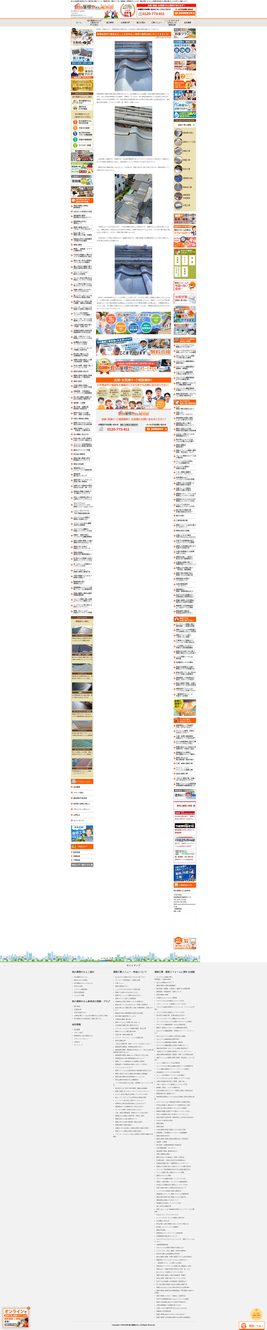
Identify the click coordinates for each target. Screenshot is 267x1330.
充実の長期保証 (79, 992)
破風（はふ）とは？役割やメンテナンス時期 (83, 611)
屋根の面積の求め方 (81, 371)
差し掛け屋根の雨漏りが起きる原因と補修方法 (83, 398)
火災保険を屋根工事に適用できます (127, 1025)
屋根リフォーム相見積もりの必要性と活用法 (129, 1061)
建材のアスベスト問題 (82, 450)
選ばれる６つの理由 (80, 980)
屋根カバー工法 (189, 142)
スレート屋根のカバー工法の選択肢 (186, 456)
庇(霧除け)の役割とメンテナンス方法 (81, 343)
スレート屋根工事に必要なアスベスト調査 (170, 1172)
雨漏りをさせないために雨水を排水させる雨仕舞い (173, 1287)
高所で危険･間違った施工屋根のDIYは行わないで (83, 541)
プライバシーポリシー (82, 809)
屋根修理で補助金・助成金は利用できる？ (184, 612)
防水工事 (186, 169)
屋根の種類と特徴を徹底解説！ (81, 206)
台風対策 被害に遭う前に (123, 1019)
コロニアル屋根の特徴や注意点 (182, 467)
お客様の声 (125, 23)
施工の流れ (141, 23)
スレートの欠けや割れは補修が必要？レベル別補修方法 (174, 1066)
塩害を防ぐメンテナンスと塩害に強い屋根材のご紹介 (173, 1266)
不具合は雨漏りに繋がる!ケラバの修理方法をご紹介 (173, 1105)
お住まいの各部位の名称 (83, 211)
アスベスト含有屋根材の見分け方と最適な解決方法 (173, 1169)
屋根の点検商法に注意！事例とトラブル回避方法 (185, 668)
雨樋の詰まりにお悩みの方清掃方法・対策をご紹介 (186, 748)
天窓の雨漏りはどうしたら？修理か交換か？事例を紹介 (174, 1090)
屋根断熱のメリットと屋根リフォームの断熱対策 (83, 588)
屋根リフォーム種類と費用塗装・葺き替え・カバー (186, 451)
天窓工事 (186, 205)
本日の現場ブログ (80, 1012)
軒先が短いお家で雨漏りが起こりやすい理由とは (83, 439)
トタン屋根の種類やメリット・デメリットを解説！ (173, 1069)
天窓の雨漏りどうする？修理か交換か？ (83, 576)
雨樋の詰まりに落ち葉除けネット (126, 1119)
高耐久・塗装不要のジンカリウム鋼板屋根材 (83, 536)
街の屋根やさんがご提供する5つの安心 (94, 23)
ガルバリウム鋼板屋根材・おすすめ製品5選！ (171, 1024)
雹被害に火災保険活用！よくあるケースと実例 (185, 606)
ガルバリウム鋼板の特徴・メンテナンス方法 (171, 1178)
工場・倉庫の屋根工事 (184, 763)
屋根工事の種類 (184, 125)
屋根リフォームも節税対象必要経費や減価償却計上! (186, 784)
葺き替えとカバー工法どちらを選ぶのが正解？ (185, 440)
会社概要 (187, 23)
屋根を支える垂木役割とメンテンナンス (82, 547)
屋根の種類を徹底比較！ (181, 446)
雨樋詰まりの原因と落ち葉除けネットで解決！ (186, 753)
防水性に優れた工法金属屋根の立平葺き (81, 355)
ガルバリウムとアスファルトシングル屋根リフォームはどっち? (83, 505)
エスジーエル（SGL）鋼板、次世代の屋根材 (171, 1251)
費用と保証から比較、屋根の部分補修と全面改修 (186, 429)
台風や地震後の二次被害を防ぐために (185, 552)
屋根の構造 (78, 245)
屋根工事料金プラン (121, 986)
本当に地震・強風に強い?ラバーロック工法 (83, 366)
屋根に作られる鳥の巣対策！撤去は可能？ (129, 1122)
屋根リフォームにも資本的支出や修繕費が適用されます (133, 1070)
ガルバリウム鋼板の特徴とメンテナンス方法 (83, 530)
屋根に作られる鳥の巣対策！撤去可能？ (185, 758)
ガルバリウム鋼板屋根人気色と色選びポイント (185, 373)
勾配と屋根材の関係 (81, 418)
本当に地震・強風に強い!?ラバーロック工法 (170, 1278)
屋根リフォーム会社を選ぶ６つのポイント (186, 526)
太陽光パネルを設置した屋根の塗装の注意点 (185, 484)
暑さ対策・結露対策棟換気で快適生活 (168, 1145)
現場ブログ (106, 29)
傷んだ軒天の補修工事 (163, 1206)
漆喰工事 (186, 151)
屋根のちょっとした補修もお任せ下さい (128, 995)
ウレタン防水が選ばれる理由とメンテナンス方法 (83, 279)
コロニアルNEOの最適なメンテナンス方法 (185, 505)
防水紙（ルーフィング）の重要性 (167, 1227)
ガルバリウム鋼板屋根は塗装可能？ (185, 362)
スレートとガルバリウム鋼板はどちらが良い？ (185, 346)
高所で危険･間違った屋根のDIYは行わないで (171, 1188)
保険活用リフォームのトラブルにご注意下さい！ (172, 1260)
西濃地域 (76, 856)
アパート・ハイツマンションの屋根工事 (184, 769)
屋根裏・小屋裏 (79, 403)
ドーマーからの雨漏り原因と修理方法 (82, 571)
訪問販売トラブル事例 (184, 662)
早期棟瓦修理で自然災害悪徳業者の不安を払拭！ (83, 331)
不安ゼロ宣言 (78, 986)
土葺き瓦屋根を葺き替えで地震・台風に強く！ (83, 325)
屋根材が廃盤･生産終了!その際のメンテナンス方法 (173, 1111)
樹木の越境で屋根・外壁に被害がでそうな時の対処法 (186, 684)
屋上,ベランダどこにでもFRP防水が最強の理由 (83, 296)
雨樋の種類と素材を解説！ (124, 1125)
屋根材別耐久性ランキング (80, 475)
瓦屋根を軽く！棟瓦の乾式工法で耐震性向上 (171, 1160)
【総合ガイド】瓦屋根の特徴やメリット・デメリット (173, 1051)
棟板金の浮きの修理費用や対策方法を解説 (83, 240)
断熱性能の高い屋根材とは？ (79, 582)
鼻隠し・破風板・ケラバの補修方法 (83, 249)
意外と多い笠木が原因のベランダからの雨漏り (83, 261)
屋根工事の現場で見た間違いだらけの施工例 (184, 574)
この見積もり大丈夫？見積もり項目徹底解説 (184, 647)
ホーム (78, 23)
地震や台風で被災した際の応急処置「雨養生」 (83, 360)
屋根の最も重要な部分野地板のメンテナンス (82, 459)
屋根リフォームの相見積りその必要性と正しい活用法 (186, 630)
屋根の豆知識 (79, 464)
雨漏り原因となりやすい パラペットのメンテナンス (132, 1091)
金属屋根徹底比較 (162, 1244)
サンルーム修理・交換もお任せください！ (185, 731)
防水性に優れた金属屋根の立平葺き (168, 1254)
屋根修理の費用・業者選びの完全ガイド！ (83, 216)
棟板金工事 (187, 187)
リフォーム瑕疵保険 (80, 989)
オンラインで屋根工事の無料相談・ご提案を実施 (185, 625)
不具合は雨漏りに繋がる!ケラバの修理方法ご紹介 (83, 255)
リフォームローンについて (124, 1067)
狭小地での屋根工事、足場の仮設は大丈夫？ (171, 1015)
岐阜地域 (76, 852)
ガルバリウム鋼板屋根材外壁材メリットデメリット (186, 389)
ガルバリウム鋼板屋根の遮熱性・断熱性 (185, 367)
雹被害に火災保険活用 (163, 1311)
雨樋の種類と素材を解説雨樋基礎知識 (83, 594)
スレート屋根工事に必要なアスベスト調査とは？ (83, 600)
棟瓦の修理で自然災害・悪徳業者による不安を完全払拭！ (175, 1117)
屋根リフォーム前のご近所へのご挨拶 (183, 636)
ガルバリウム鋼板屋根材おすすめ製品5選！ (185, 378)
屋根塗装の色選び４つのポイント (182, 579)
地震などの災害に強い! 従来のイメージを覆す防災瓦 (173, 1166)
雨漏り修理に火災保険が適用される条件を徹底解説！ (173, 1317)
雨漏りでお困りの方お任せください (127, 992)
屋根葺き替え (188, 133)
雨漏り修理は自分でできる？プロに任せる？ (83, 228)
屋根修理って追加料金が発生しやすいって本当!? (185, 678)
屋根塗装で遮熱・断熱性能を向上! (184, 590)
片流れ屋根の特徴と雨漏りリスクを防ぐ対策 (83, 386)
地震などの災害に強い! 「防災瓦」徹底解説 (184, 568)
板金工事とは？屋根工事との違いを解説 (83, 234)
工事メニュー (156, 23)
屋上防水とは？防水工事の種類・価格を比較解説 (83, 302)
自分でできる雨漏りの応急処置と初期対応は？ (185, 595)
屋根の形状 (78, 381)
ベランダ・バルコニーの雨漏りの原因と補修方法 (83, 308)
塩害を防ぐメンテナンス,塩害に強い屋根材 (83, 480)
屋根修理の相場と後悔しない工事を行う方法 (184, 419)
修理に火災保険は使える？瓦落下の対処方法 (186, 547)
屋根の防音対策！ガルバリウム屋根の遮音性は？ (186, 394)
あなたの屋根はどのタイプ (165, 982)
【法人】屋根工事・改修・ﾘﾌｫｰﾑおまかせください (186, 779)
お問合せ (77, 815)
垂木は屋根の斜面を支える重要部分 (127, 1080)
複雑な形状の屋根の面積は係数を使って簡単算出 (172, 1139)
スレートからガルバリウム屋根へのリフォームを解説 (186, 351)
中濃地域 (76, 860)
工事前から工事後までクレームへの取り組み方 (185, 641)
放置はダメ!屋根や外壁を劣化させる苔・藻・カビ (83, 486)
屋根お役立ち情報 (182, 530)
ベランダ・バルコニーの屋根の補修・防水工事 (130, 1028)
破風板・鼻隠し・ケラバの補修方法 (168, 1087)
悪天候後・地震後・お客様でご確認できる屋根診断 (173, 988)
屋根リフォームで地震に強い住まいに (127, 1022)
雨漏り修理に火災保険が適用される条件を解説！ (185, 601)
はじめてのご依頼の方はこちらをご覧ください (130, 977)
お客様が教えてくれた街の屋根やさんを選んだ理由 (91, 1015)
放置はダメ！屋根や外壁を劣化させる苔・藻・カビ (173, 1269)
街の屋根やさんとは (80, 977)
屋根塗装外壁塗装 (186, 196)
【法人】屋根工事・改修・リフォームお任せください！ (133, 1044)
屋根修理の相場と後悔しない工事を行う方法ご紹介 (132, 1055)
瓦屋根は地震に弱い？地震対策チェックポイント (186, 563)
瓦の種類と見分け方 (81, 434)
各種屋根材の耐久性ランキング (166, 1236)
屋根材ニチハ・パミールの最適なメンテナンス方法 (186, 494)
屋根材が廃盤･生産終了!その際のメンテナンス (83, 492)
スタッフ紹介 (79, 792)
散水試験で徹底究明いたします (125, 1016)
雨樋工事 (186, 160)
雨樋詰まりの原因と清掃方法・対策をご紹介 (129, 1116)
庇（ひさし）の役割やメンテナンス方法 (83, 565)
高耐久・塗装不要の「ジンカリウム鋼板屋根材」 (172, 1182)
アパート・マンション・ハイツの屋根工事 (129, 1037)
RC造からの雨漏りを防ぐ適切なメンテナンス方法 (83, 559)
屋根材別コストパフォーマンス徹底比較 (83, 469)
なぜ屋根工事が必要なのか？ (185, 408)
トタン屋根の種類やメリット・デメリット (184, 473)
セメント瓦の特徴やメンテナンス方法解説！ (83, 314)
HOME (98, 29)
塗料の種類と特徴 (184, 806)
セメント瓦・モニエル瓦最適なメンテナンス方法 (83, 320)
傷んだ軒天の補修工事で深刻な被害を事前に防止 (83, 267)
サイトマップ (79, 820)
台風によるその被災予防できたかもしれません (186, 536)
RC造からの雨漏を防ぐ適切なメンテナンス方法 (172, 1185)
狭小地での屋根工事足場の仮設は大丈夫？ (184, 511)
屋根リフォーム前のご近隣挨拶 (125, 998)
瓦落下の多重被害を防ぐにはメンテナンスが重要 (185, 541)
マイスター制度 (79, 995)
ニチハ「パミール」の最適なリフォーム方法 (171, 1004)
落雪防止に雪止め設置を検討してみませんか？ (130, 1103)
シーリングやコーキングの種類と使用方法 (83, 349)
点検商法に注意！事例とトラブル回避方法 (129, 1001)
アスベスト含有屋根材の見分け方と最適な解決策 (83, 445)
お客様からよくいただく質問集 (166, 998)
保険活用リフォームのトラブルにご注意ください (186, 689)
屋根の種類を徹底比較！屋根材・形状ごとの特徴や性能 (174, 1054)
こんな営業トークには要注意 (184, 657)
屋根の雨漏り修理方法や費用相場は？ (83, 553)
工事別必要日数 (182, 520)
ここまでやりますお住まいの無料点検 (172, 23)
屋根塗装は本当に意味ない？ (80, 222)
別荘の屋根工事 (182, 774)
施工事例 (109, 23)
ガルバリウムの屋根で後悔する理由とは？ (82, 518)
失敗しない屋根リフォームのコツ (184, 413)
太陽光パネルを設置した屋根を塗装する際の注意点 (132, 1128)
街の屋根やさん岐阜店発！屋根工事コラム (88, 1018)
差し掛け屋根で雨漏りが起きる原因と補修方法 (171, 1284)
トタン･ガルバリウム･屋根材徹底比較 (82, 512)
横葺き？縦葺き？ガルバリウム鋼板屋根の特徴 (186, 384)
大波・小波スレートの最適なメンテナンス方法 (83, 337)
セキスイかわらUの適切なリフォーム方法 (170, 1001)
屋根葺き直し (188, 178)
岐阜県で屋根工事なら (82, 804)
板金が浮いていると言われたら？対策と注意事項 (186, 673)
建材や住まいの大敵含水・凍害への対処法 (82, 413)
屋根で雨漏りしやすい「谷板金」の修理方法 (82, 429)
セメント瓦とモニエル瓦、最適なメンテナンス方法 (173, 1078)
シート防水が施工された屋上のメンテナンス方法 (83, 284)
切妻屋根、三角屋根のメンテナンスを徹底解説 (83, 392)
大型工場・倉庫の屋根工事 (124, 1034)
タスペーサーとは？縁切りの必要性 (81, 273)
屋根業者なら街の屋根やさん (83, 1036)
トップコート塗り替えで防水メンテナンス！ (83, 606)
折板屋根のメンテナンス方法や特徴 (168, 1072)
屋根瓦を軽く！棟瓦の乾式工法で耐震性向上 (184, 558)
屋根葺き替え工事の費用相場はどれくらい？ (185, 424)
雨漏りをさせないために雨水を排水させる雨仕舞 (83, 423)
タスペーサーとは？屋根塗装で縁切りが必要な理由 (173, 1102)
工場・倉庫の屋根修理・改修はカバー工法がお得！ (186, 737)
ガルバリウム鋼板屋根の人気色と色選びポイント (172, 1045)
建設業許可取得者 (80, 798)
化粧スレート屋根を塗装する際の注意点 (183, 489)
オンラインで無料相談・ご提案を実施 (127, 980)
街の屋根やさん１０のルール (83, 983)
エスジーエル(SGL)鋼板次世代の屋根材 (82, 524)
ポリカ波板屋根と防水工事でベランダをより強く (186, 742)
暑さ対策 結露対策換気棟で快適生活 (81, 408)
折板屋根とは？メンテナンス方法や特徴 (185, 478)
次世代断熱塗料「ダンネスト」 (182, 585)
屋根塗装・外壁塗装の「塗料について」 (169, 991)
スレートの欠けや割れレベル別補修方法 (184, 462)
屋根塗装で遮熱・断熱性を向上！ (167, 1151)
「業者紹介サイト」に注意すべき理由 (184, 695)
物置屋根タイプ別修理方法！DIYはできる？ (184, 726)
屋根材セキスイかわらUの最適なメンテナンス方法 (186, 500)
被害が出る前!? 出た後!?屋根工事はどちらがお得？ (186, 652)
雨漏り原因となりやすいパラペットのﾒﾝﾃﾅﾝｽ (83, 290)
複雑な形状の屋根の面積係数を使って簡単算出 (83, 376)
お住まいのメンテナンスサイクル (167, 1214)
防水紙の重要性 (79, 454)
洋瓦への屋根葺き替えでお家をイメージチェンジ (83, 498)
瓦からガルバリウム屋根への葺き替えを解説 (185, 357)
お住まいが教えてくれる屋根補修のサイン (185, 435)
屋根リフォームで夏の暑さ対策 (125, 1031)
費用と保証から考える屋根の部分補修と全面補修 (131, 1073)
